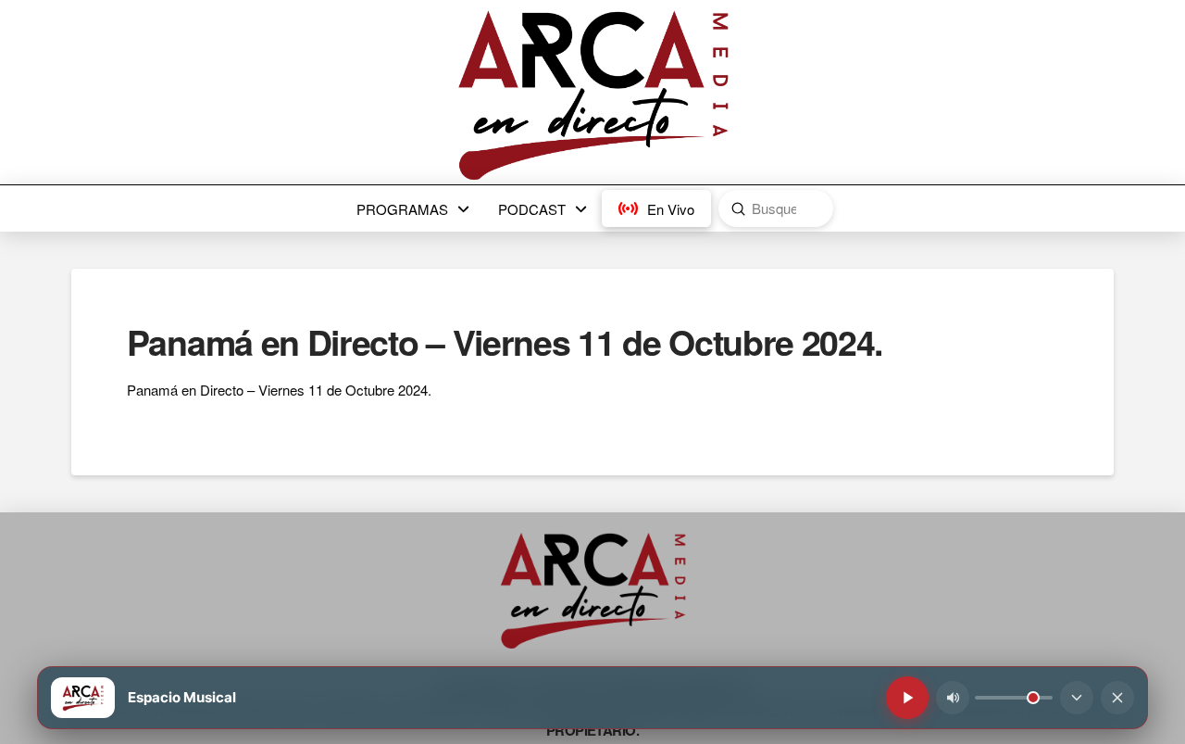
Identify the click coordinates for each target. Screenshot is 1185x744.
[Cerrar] (1117, 697)
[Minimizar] (1076, 697)
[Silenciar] (952, 697)
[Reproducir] (907, 697)
